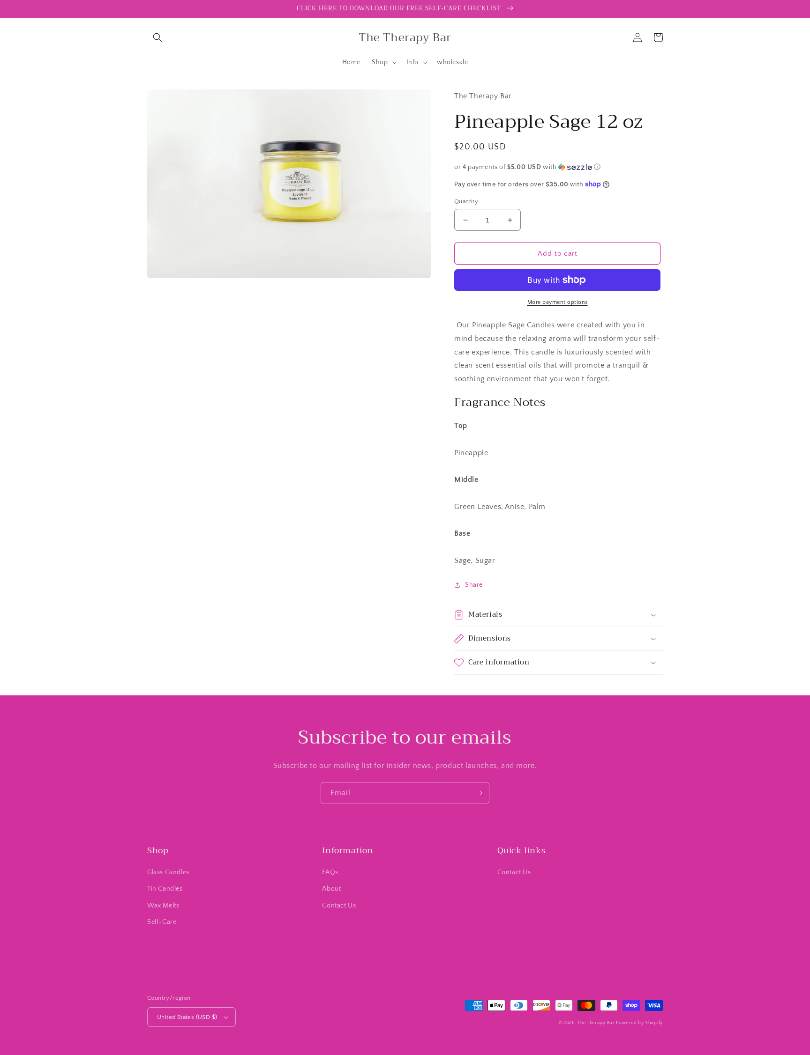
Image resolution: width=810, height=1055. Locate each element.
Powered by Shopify (639, 1022)
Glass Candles (168, 872)
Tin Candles (165, 889)
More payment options (557, 302)
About (331, 889)
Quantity (466, 201)
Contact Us (339, 905)
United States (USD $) (187, 1017)
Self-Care (161, 922)
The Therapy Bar (597, 1022)
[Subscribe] (478, 793)
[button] (157, 37)
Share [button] (474, 585)
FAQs (330, 872)
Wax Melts (163, 905)
